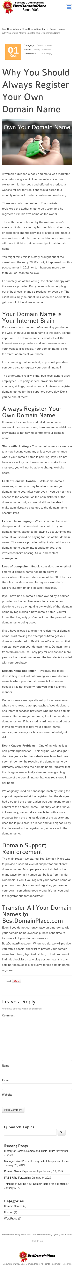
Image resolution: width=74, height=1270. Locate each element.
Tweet (7, 981)
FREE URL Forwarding (17, 1177)
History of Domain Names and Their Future (29, 1150)
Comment (8, 1015)
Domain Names (57, 29)
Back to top (37, 1241)
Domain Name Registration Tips (23, 1171)
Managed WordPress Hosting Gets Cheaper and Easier (37, 1161)
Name (5, 1065)
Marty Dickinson (42, 49)
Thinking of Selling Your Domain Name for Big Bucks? (36, 1183)
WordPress (10, 1218)
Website (7, 1094)
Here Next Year (29, 1234)
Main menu (69, 7)
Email (5, 1080)
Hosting (8, 1212)
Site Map (67, 1264)
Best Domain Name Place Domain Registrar (24, 29)
